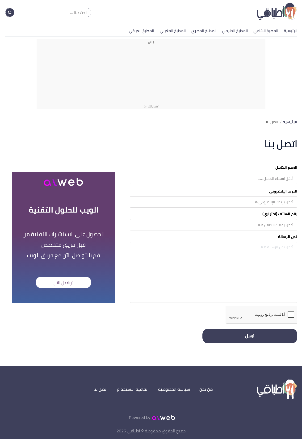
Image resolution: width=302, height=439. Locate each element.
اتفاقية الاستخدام (133, 389)
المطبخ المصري (204, 30)
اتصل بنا (100, 389)
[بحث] (10, 12)
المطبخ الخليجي (235, 30)
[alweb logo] (163, 417)
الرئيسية (290, 30)
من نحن (206, 389)
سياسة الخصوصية (174, 389)
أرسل (249, 336)
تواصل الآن (63, 282)
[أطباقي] (277, 12)
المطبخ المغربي (173, 30)
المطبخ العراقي (141, 30)
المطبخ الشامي (265, 30)
